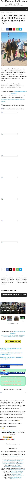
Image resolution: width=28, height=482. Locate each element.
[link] (13, 460)
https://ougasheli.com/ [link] (15, 478)
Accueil (2, 12)
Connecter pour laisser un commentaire (14, 294)
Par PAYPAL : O (6, 365)
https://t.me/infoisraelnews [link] (16, 456)
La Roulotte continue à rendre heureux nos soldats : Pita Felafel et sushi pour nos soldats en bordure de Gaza (12, 308)
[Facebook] (7, 29)
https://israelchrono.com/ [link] (16, 477)
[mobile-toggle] (2, 9)
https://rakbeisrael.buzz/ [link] (16, 472)
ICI (10, 349)
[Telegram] (20, 29)
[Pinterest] (14, 29)
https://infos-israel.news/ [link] (17, 471)
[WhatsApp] (17, 29)
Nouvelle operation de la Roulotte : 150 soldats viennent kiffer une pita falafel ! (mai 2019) (21, 280)
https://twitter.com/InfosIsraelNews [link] (13, 466)
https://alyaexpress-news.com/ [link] (17, 469)
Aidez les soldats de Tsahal (11, 12)
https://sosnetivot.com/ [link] (18, 475)
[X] (10, 29)
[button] (26, 9)
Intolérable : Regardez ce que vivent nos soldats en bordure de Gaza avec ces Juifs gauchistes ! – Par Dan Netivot (7, 281)
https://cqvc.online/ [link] (16, 474)
